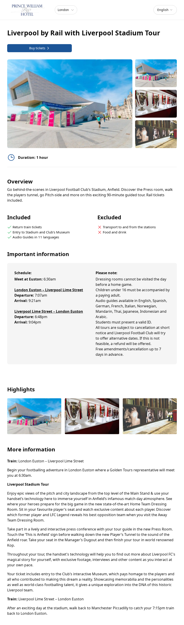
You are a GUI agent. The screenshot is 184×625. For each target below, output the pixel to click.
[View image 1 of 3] (156, 73)
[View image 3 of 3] (156, 134)
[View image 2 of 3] (156, 104)
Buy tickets (37, 48)
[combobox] (165, 10)
